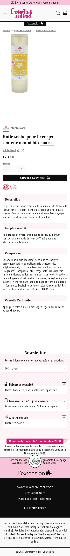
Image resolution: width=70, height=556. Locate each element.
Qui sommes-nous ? (35, 508)
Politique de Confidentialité (35, 499)
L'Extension (48, 551)
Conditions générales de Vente (35, 487)
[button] (5, 13)
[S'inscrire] (61, 369)
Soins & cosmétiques (46, 31)
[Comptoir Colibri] (21, 13)
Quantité (6, 163)
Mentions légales (35, 493)
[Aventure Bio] (35, 461)
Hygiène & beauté (22, 31)
